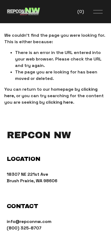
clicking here (59, 102)
